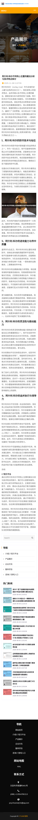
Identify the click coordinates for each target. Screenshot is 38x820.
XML (19, 766)
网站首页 (19, 730)
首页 (14, 45)
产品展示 (8, 559)
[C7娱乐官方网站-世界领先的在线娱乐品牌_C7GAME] (19, 3)
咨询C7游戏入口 (11, 574)
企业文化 (8, 564)
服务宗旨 (8, 569)
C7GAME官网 (23, 816)
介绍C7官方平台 (11, 554)
